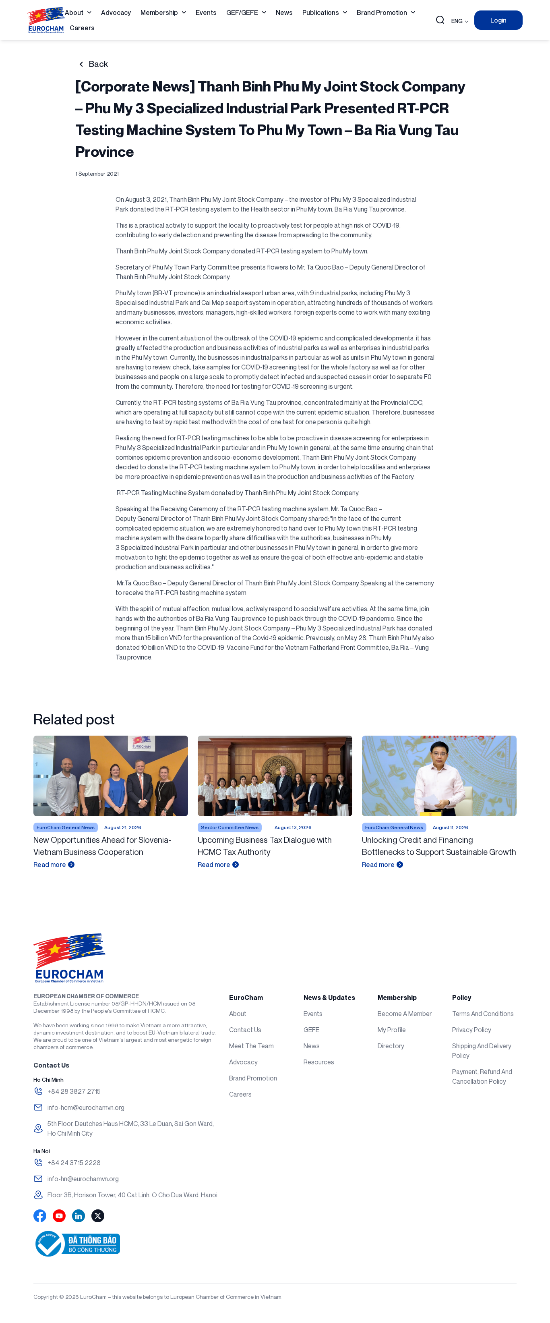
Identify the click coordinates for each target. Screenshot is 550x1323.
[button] (440, 20)
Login (498, 20)
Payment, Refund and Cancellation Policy (482, 1076)
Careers (82, 28)
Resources (319, 1062)
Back (98, 64)
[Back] (81, 64)
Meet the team (251, 1046)
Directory (391, 1046)
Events (206, 12)
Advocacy (116, 12)
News (284, 12)
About (74, 12)
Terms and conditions (483, 1014)
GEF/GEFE (242, 12)
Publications (320, 12)
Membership (159, 12)
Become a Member (405, 1014)
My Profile (392, 1030)
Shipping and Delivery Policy (481, 1051)
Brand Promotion (382, 12)
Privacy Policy (471, 1030)
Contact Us (245, 1030)
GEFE (311, 1030)
